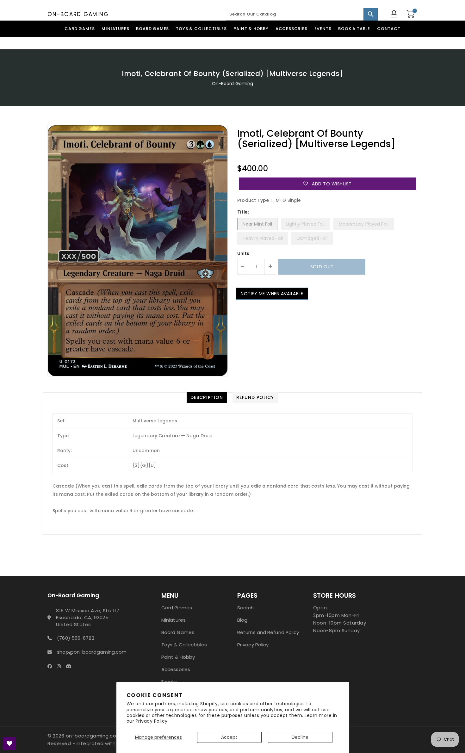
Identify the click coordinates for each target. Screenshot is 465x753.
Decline (300, 737)
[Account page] (394, 14)
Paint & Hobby (178, 657)
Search (245, 607)
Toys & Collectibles (184, 644)
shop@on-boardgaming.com (92, 652)
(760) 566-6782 (75, 638)
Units (243, 253)
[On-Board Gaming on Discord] (70, 666)
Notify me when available (272, 293)
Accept (229, 737)
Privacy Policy (152, 721)
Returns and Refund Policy (268, 632)
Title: (243, 212)
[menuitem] (79, 29)
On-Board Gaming (77, 14)
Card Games (176, 607)
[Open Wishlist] (9, 743)
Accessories (175, 669)
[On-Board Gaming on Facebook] (51, 666)
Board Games (177, 632)
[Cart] (411, 14)
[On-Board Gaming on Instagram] (61, 666)
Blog (242, 620)
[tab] (207, 397)
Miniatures (173, 620)
